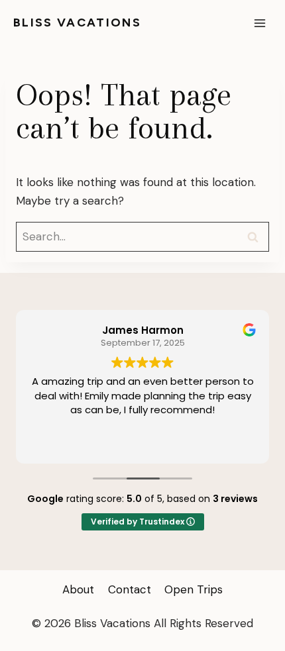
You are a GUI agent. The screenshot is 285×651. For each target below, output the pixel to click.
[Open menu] (259, 23)
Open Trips (193, 589)
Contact (129, 589)
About (78, 589)
